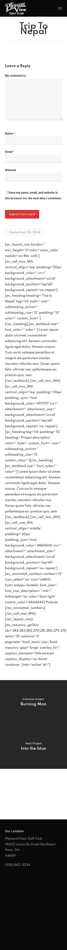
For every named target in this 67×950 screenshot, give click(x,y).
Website (10, 170)
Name (10, 133)
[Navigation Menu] (60, 8)
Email (9, 151)
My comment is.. (16, 75)
